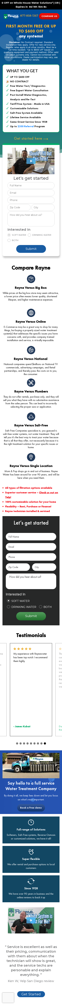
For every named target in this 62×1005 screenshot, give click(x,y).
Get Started (31, 994)
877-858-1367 (29, 15)
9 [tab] (45, 743)
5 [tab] (31, 743)
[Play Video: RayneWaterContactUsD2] (31, 161)
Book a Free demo (31, 807)
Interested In (18, 230)
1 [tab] (17, 743)
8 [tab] (41, 743)
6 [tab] (34, 743)
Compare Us (49, 16)
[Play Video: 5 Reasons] (31, 920)
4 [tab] (27, 743)
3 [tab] (24, 743)
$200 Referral (26, 126)
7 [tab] (38, 743)
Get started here (28, 138)
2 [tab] (21, 743)
